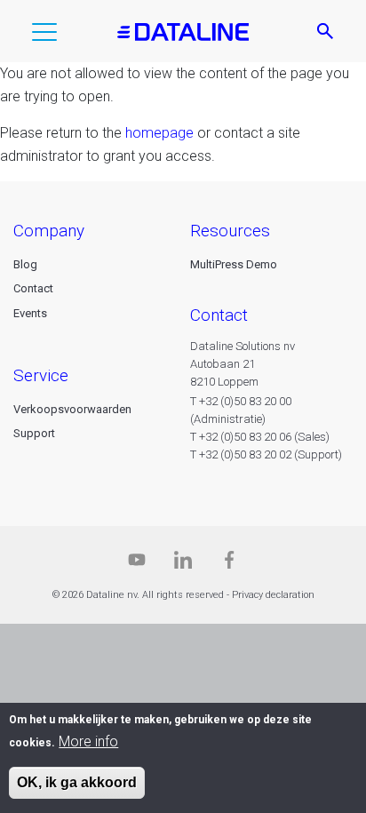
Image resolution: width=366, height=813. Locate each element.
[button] (44, 35)
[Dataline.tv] (137, 564)
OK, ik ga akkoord (77, 782)
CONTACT (219, 315)
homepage (159, 132)
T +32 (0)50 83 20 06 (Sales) (260, 436)
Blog (25, 264)
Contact (33, 288)
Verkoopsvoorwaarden (72, 409)
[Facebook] (229, 564)
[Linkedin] (183, 564)
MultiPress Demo (233, 264)
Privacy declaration (273, 595)
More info (88, 741)
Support (34, 433)
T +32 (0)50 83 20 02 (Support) (266, 454)
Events (30, 313)
